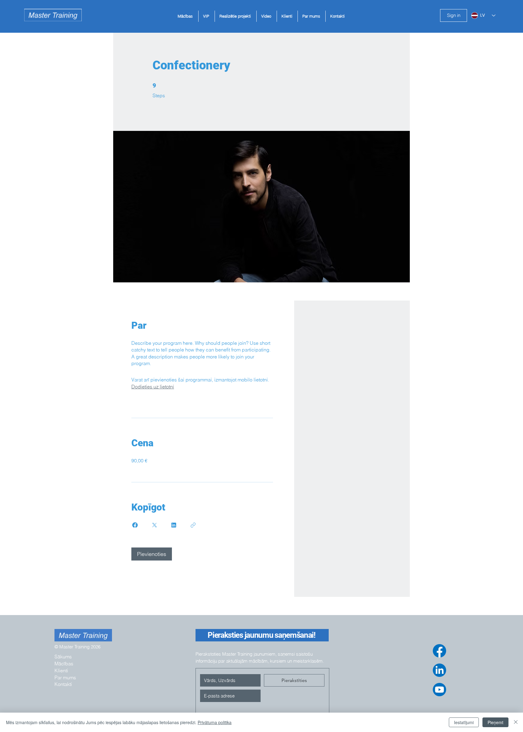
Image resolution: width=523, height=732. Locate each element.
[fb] (439, 650)
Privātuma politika (215, 722)
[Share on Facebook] (135, 525)
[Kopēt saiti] (193, 525)
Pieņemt (495, 722)
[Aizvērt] (515, 722)
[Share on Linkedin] (173, 525)
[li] (439, 670)
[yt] (439, 689)
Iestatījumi (464, 722)
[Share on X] (154, 525)
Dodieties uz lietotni (152, 387)
